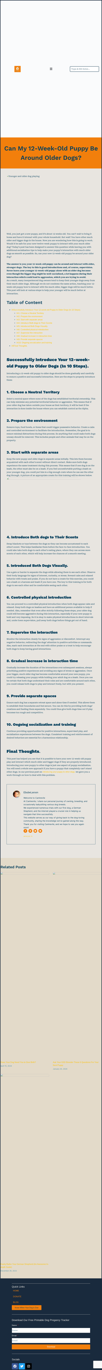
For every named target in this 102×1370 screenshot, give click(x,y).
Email (14, 1335)
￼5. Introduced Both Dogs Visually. (32, 326)
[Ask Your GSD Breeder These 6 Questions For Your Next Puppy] (77, 965)
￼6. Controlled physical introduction (33, 330)
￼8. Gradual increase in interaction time (34, 336)
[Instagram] (29, 1366)
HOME (16, 1291)
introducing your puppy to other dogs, (59, 772)
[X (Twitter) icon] (35, 831)
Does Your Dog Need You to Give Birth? (18, 1062)
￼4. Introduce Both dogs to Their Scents (34, 323)
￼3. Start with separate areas (30, 320)
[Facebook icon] (25, 831)
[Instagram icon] (40, 831)
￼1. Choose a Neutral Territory (30, 313)
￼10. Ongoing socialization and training (34, 343)
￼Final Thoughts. (19, 346)
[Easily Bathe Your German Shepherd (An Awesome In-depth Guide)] (24, 1167)
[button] (51, 69)
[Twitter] (22, 1366)
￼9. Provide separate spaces (30, 339)
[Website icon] (30, 831)
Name (14, 1325)
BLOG (16, 1302)
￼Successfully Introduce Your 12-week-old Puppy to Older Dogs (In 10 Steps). (46, 310)
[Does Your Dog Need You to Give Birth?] (24, 965)
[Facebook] (15, 1366)
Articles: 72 (28, 836)
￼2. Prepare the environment (29, 316)
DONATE (17, 1297)
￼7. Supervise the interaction (30, 333)
